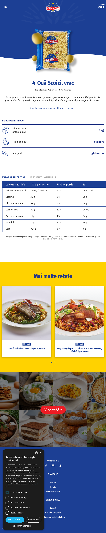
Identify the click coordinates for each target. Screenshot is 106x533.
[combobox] (36, 452)
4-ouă (55, 90)
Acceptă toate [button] (15, 520)
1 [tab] (51, 362)
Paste (49, 90)
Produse (43, 90)
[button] (23, 526)
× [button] (40, 453)
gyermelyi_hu (55, 409)
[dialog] (23, 489)
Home (37, 90)
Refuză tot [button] (33, 520)
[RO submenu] (8, 7)
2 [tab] (54, 362)
